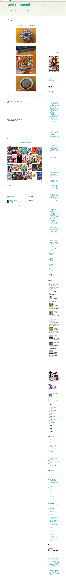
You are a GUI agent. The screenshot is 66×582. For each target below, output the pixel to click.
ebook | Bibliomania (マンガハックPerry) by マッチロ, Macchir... (54, 158)
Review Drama (53, 569)
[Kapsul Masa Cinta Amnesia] (34, 162)
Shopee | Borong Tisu (53, 211)
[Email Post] (19, 94)
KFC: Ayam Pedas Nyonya (53, 208)
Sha (52, 394)
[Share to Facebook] (23, 94)
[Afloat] (9, 171)
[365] (14, 153)
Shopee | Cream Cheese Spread (54, 226)
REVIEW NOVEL (51, 79)
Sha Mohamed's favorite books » (41, 181)
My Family (50, 564)
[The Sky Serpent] (14, 171)
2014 (50, 274)
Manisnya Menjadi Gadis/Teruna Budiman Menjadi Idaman (56, 288)
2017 (50, 270)
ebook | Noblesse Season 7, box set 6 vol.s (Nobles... (54, 124)
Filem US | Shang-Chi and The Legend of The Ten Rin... (54, 200)
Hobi (49, 558)
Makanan (50, 561)
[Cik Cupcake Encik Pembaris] (19, 170)
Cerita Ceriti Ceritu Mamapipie (54, 456)
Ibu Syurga (51, 498)
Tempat (49, 572)
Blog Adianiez (52, 536)
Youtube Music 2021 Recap (54, 175)
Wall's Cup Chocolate (53, 174)
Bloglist (58, 554)
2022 (50, 92)
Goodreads (50, 557)
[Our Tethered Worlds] (9, 179)
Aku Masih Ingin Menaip (52, 467)
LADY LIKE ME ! (52, 463)
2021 (50, 93)
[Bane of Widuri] (34, 171)
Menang (54, 563)
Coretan (50, 556)
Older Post (43, 138)
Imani (52, 558)
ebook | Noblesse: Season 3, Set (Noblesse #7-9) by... (54, 168)
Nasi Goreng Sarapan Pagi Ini (53, 509)
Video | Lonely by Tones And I (54, 242)
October (51, 254)
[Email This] (20, 94)
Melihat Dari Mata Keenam (13, 200)
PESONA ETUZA (52, 503)
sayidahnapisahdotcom (53, 479)
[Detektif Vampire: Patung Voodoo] (19, 180)
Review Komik (53, 570)
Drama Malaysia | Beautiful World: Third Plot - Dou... (54, 222)
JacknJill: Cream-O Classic (54, 194)
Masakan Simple (56, 562)
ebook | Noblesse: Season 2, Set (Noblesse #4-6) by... (54, 172)
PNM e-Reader (51, 565)
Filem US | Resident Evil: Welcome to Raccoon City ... (54, 138)
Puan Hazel (54, 416)
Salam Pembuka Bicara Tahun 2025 (54, 537)
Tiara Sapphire (11, 101)
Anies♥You (51, 447)
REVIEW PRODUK (52, 80)
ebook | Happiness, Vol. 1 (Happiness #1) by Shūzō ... (54, 118)
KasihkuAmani (18, 5)
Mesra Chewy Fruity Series (54, 147)
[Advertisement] (26, 129)
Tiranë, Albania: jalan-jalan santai (54, 448)
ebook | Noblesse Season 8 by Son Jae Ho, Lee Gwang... (54, 109)
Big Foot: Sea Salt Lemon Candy (54, 150)
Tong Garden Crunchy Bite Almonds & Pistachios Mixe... (54, 185)
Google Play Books (56, 557)
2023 (50, 91)
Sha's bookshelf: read (12, 146)
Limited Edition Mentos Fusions (54, 144)
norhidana (53, 419)
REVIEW (50, 78)
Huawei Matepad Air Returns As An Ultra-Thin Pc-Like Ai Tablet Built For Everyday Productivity (54, 518)
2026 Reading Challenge (54, 393)
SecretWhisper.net (52, 484)
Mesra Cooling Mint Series (53, 156)
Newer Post (8, 138)
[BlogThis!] (21, 94)
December (51, 94)
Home (8, 15)
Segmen (58, 571)
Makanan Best (55, 561)
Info (56, 558)
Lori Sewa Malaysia (52, 499)
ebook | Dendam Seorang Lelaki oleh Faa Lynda (54, 213)
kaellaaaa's (51, 481)
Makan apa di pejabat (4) (53, 475)
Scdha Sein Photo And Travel (54, 544)
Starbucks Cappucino (53, 176)
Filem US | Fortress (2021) (53, 180)
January (51, 265)
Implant (54, 558)
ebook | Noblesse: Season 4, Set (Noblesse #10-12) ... (54, 136)
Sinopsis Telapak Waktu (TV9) (53, 491)
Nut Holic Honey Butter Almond (54, 197)
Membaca (50, 563)
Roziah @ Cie (54, 413)
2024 (50, 90)
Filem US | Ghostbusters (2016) (54, 119)
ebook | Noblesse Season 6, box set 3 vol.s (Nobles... (54, 126)
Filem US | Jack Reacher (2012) (54, 243)
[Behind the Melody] (39, 154)
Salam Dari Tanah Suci (52, 542)
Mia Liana (51, 477)
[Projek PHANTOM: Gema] (29, 163)
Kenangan (51, 559)
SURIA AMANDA (52, 508)
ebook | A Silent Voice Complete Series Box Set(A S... (54, 142)
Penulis (58, 566)
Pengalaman (50, 566)
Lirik (58, 560)
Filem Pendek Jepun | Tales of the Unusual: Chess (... (54, 187)
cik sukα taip (51, 534)
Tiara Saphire (51, 453)
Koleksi (54, 559)
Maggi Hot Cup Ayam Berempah (55, 328)
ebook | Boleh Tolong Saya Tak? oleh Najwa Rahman (54, 149)
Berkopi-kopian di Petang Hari (54, 244)
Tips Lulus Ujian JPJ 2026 (53, 480)
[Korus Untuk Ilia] (34, 154)
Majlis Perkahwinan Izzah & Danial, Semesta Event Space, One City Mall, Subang (54, 446)
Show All (58, 504)
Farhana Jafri (54, 410)
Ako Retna (53, 428)
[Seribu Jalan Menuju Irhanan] (39, 179)
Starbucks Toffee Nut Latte (53, 179)
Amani (55, 554)
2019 (50, 268)
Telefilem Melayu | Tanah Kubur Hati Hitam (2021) (54, 220)
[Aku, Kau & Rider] (29, 179)
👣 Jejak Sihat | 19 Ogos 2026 (56, 350)
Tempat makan (54, 572)
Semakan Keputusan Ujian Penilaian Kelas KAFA (54, 121)
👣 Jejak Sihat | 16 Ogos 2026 (56, 336)
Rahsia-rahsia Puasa (12, 196)
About (13, 15)
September (51, 255)
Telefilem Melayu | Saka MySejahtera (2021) (53, 248)
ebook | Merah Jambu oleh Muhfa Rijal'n (53, 237)
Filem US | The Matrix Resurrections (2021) (53, 134)
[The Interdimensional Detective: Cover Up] (24, 171)
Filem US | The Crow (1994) (54, 239)
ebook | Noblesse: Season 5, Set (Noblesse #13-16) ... (54, 129)
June (51, 259)
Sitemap (18, 15)
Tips (58, 572)
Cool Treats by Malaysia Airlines (54, 102)
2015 (50, 273)
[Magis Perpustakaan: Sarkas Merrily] (39, 163)
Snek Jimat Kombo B (53, 198)
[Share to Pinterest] (24, 94)
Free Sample (54, 556)
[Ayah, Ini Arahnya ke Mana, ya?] (19, 162)
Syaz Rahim (54, 407)
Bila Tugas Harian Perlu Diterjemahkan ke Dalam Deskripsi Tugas (56, 320)
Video (53, 573)
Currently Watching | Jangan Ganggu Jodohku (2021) (54, 233)
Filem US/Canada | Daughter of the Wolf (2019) (54, 235)
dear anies (53, 422)
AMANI (50, 82)
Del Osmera (11, 201)
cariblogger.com (52, 496)
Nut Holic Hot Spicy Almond (54, 181)
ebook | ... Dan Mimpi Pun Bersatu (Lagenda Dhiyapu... (54, 246)
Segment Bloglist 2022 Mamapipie (53, 113)
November (51, 253)
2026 (50, 87)
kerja (53, 574)
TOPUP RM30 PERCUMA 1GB (53, 282)
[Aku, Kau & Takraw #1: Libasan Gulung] (19, 154)
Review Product (54, 571)
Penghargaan (54, 566)
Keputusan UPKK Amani (53, 107)
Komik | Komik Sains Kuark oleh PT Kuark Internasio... (54, 190)
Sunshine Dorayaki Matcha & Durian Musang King (56, 343)
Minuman (57, 563)
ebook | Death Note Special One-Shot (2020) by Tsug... (54, 215)
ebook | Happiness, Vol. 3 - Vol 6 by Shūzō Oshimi (54, 99)
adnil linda (53, 425)
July (50, 258)
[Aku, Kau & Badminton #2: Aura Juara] (29, 154)
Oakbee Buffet (57, 564)
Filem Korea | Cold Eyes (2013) (54, 171)
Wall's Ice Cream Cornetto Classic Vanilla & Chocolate (54, 231)
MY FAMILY (50, 81)
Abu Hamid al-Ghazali (12, 197)
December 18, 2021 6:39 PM (18, 101)
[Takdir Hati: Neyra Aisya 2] (14, 162)
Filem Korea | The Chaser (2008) (54, 131)
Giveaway (58, 556)
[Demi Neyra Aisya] (24, 162)
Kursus (52, 560)
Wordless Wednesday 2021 (54, 116)
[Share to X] (22, 94)
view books (57, 400)
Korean (57, 559)
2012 (50, 276)
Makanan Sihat (50, 562)
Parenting (58, 565)
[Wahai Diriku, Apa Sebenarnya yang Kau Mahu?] (24, 154)
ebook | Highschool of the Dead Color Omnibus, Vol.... (54, 160)
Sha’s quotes (9, 185)
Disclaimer (24, 15)
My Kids (53, 564)
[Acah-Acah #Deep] (9, 154)
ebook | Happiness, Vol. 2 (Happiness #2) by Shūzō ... (54, 115)
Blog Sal (51, 460)
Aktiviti (49, 554)
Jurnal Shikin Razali (52, 519)
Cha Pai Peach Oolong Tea (55, 312)
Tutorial (49, 573)
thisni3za (54, 431)
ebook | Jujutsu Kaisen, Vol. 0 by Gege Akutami (54, 203)
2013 (50, 275)
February (51, 264)
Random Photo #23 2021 (53, 223)
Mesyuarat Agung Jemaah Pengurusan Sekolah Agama (54, 140)
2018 (50, 269)
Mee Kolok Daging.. (52, 511)
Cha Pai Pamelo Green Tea (55, 304)
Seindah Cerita (52, 510)
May (50, 260)
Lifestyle (56, 560)
